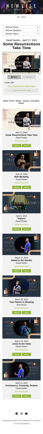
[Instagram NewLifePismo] (21, 413)
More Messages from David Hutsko (21, 86)
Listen (30, 77)
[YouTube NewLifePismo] (26, 413)
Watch (15, 77)
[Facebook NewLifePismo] (16, 413)
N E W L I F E (21, 5)
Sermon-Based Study (22, 90)
